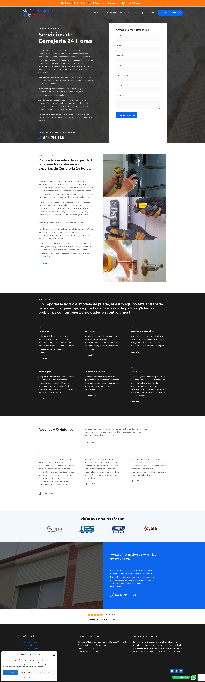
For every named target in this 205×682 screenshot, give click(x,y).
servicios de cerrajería (132, 577)
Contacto (150, 13)
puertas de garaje (125, 580)
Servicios (96, 13)
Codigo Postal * (122, 75)
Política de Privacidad (29, 678)
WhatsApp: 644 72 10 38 (88, 652)
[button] (54, 654)
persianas (151, 577)
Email (118, 45)
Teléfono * (120, 55)
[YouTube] (181, 671)
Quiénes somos (126, 13)
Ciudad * (119, 65)
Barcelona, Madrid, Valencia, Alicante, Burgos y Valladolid (102, 642)
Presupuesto (111, 13)
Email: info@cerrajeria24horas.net (92, 645)
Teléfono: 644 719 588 (87, 648)
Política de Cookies (30, 648)
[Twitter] (176, 671)
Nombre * (120, 35)
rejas (136, 580)
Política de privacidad (31, 642)
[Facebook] (172, 671)
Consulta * (120, 95)
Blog (141, 13)
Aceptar (10, 673)
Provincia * (120, 85)
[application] (101, 13)
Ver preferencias (44, 673)
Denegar (26, 673)
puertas (113, 580)
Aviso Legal (27, 645)
